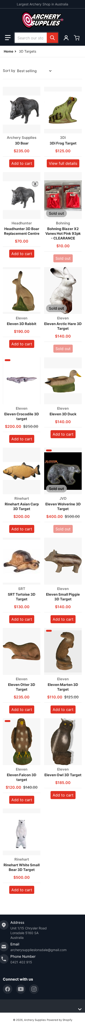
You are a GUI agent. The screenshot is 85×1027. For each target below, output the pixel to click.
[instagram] (34, 989)
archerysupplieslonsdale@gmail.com (38, 950)
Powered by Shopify (59, 1020)
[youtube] (21, 989)
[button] (8, 37)
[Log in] (66, 38)
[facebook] (7, 989)
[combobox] (36, 38)
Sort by (9, 70)
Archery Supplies (35, 1020)
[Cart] (77, 38)
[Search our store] (52, 38)
